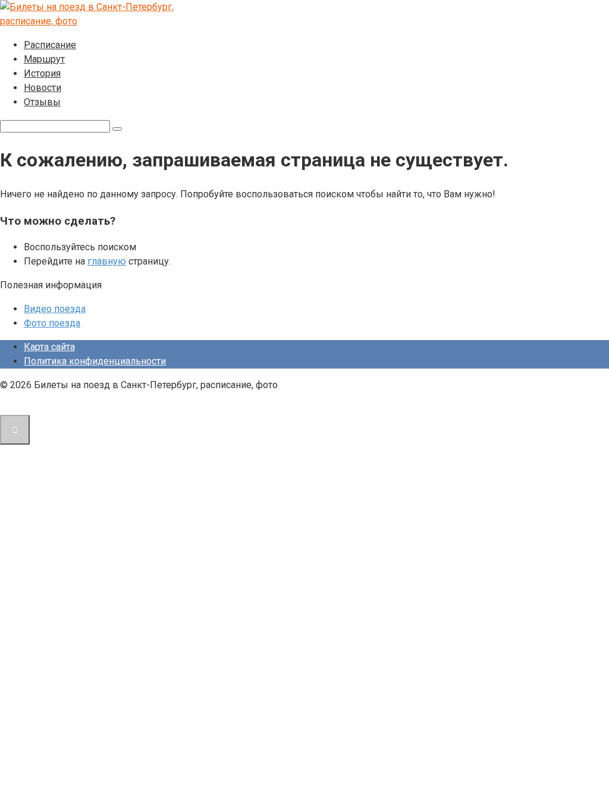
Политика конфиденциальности (95, 361)
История (42, 73)
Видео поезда (55, 308)
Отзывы (42, 102)
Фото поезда (52, 323)
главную (106, 261)
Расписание (50, 45)
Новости (42, 87)
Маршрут (44, 59)
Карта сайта (49, 347)
